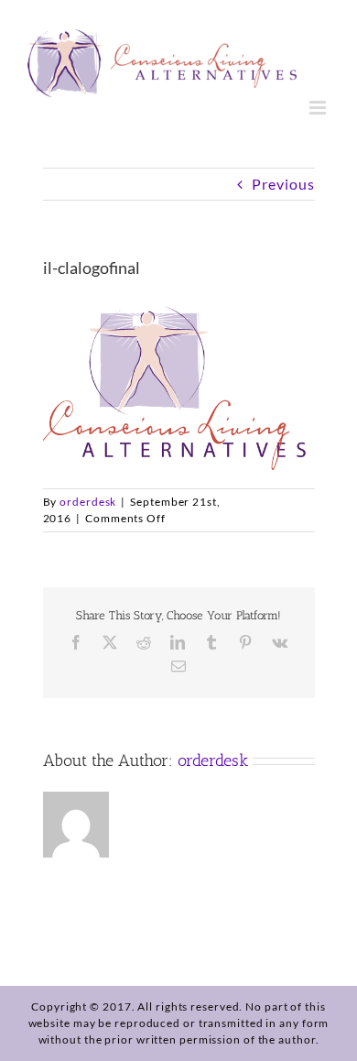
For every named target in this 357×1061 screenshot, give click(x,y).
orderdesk (88, 502)
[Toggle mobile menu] (319, 107)
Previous (283, 183)
